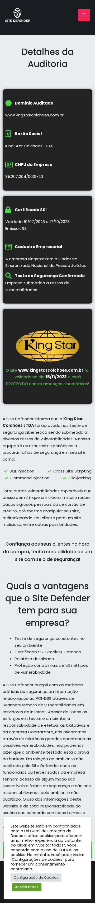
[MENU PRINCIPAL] (84, 15)
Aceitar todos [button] (26, 887)
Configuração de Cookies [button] (36, 877)
